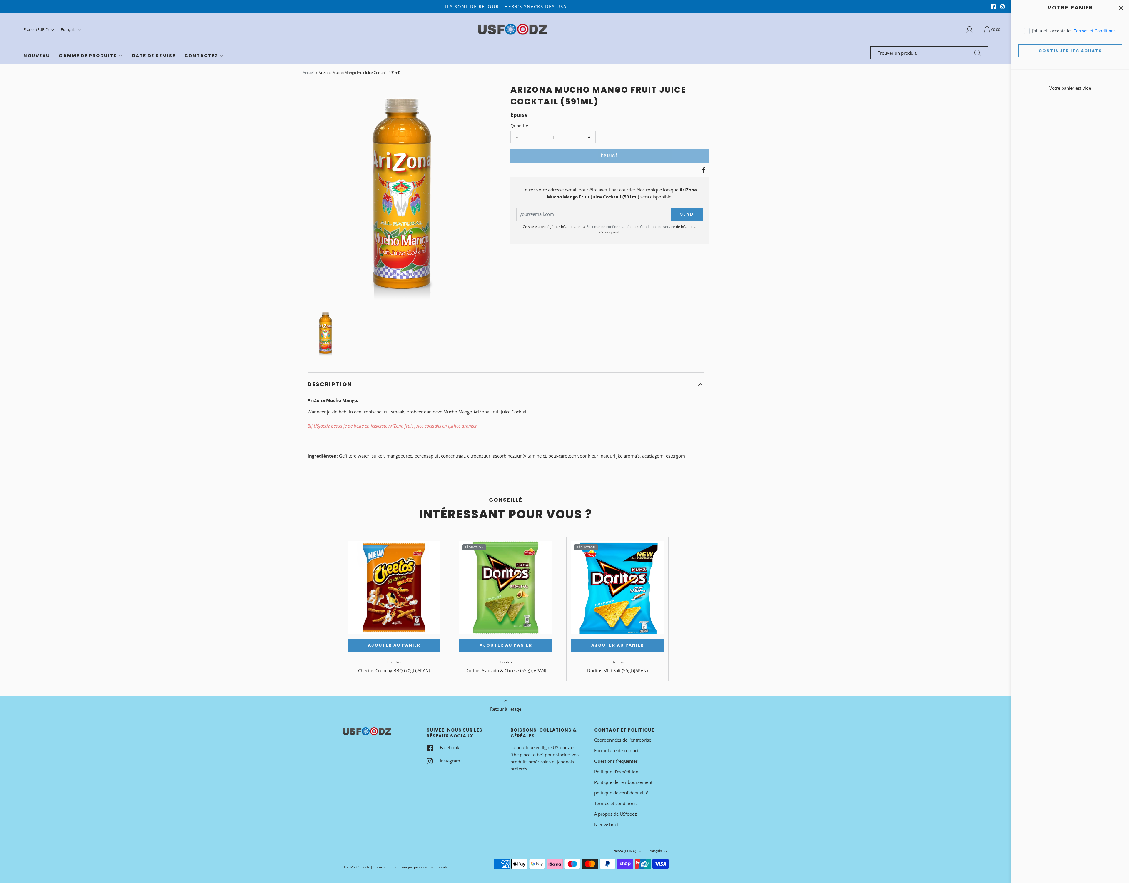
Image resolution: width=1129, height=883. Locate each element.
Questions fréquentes (616, 761)
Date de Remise (154, 56)
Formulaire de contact (616, 750)
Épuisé (609, 156)
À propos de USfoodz (615, 814)
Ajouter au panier (394, 645)
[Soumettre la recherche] (977, 52)
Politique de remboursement (623, 782)
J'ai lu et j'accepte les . (1074, 31)
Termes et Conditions (1095, 31)
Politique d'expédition (616, 771)
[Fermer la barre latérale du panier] (1121, 8)
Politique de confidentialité (607, 226)
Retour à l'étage (505, 709)
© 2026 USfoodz (356, 866)
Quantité (519, 125)
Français (68, 29)
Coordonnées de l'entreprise (622, 740)
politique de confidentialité (621, 793)
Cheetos (394, 662)
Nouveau (37, 56)
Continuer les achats (1070, 51)
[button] (325, 333)
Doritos (506, 662)
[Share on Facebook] (702, 170)
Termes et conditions (615, 803)
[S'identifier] (972, 29)
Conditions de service (657, 226)
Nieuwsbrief (606, 824)
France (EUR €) (36, 29)
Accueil (309, 72)
